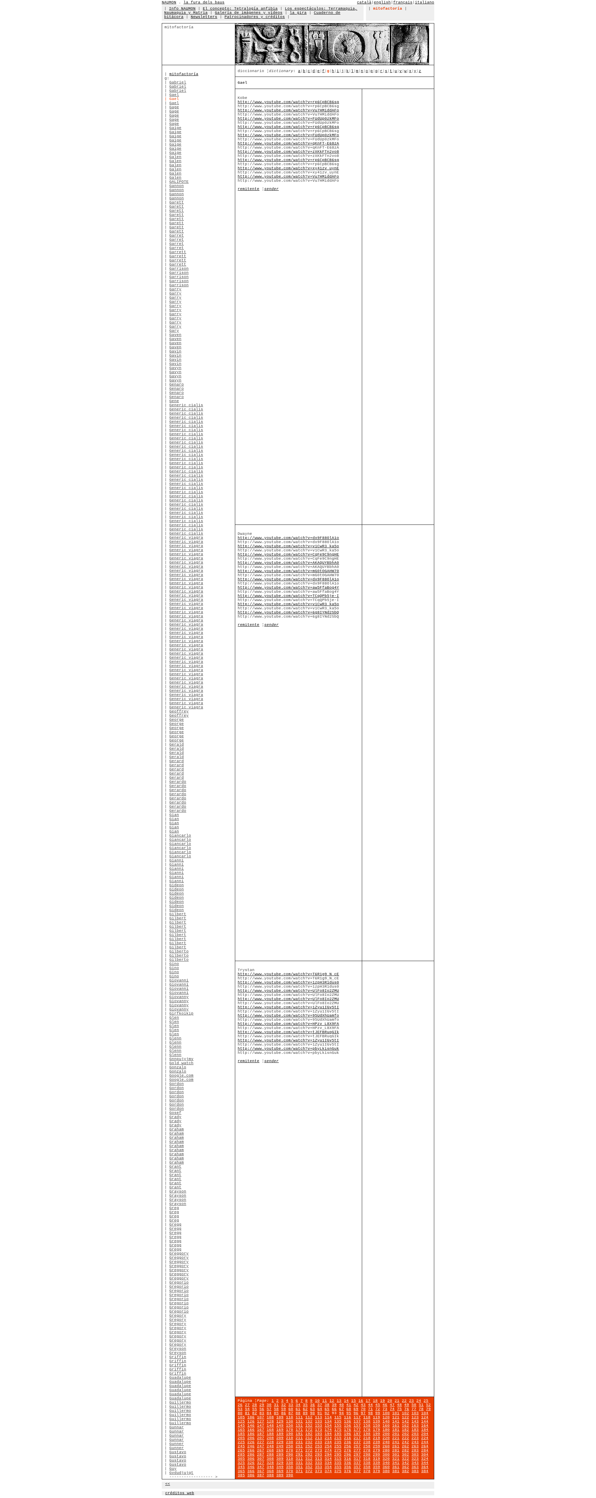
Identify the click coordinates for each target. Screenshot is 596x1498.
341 (395, 1463)
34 (298, 1405)
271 (299, 1450)
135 (337, 1421)
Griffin (177, 1357)
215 (337, 1438)
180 (386, 1430)
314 (328, 1459)
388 (270, 1475)
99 (377, 1413)
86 (283, 1413)
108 (270, 1417)
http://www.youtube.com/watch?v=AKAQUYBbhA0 (288, 563)
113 (318, 1417)
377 (357, 1471)
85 (276, 1413)
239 (376, 1442)
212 (308, 1438)
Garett (176, 202)
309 (280, 1459)
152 (308, 1426)
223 (415, 1438)
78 (421, 1409)
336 (347, 1463)
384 (424, 1471)
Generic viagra (186, 538)
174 (328, 1430)
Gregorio (179, 1282)
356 (347, 1467)
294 (328, 1454)
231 (299, 1442)
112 (308, 1417)
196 (347, 1434)
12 (331, 1401)
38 (327, 1405)
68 (348, 1409)
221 (395, 1438)
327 (260, 1463)
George (176, 720)
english (382, 2)
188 (270, 1434)
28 (254, 1405)
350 (289, 1467)
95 (348, 1413)
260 (386, 1446)
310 (289, 1459)
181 (395, 1430)
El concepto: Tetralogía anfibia (240, 9)
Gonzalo (177, 1067)
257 (357, 1446)
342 (405, 1463)
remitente (248, 189)
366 (251, 1471)
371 (299, 1471)
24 (418, 1401)
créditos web (179, 1493)
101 (395, 1413)
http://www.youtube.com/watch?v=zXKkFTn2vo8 (288, 152)
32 (283, 1405)
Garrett (177, 252)
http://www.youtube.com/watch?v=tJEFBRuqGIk (288, 1032)
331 (299, 1463)
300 (386, 1454)
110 (289, 1417)
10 (317, 1401)
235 (337, 1442)
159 (376, 1426)
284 (424, 1450)
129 (280, 1421)
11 (324, 1401)
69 (356, 1409)
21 (397, 1401)
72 (377, 1409)
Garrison (179, 269)
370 (289, 1471)
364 (424, 1467)
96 (356, 1413)
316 (347, 1459)
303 (415, 1454)
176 (347, 1430)
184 (424, 1430)
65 (327, 1409)
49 (406, 1405)
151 (299, 1426)
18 (375, 1401)
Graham (176, 1129)
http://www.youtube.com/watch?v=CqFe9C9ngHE (288, 554)
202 (405, 1434)
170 (289, 1430)
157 (357, 1426)
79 (428, 1409)
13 (339, 1401)
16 (360, 1401)
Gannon (176, 186)
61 (298, 1409)
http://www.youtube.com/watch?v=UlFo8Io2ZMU (288, 991)
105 (241, 1417)
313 (318, 1459)
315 (337, 1459)
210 (289, 1438)
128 (270, 1421)
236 (347, 1442)
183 (415, 1430)
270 (289, 1450)
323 (415, 1459)
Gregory (177, 1316)
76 (406, 1409)
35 (305, 1405)
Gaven (175, 335)
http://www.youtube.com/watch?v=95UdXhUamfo (288, 1015)
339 (376, 1463)
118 (366, 1417)
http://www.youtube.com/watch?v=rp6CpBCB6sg (288, 102)
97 (363, 1413)
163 (415, 1426)
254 (328, 1446)
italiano (424, 2)
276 (347, 1450)
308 (270, 1459)
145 (241, 1426)
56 (261, 1409)
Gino (174, 964)
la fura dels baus (204, 2)
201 (395, 1434)
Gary (174, 331)
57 (269, 1409)
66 (334, 1409)
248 (270, 1446)
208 (270, 1438)
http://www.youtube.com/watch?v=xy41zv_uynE (288, 168)
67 (341, 1409)
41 (348, 1405)
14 (346, 1401)
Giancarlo (180, 835)
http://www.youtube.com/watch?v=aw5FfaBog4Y (288, 588)
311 (299, 1459)
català (364, 2)
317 (357, 1459)
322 (405, 1459)
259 (376, 1446)
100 (386, 1413)
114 (328, 1417)
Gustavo (177, 1452)
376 (347, 1471)
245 (241, 1446)
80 (240, 1413)
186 (251, 1434)
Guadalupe (180, 1378)
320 (386, 1459)
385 (241, 1475)
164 (424, 1426)
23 (411, 1401)
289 (280, 1454)
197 (357, 1434)
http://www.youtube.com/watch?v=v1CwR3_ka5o (288, 546)
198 (366, 1434)
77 (413, 1409)
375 (337, 1471)
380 (386, 1471)
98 (370, 1413)
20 (389, 1401)
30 (269, 1405)
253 (318, 1446)
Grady (175, 1117)
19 (382, 1401)
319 (376, 1459)
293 (318, 1454)
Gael (174, 95)
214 (328, 1438)
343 (415, 1463)
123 (415, 1417)
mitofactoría (183, 74)
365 (241, 1471)
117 (357, 1417)
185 (241, 1434)
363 (415, 1467)
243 (415, 1442)
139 (376, 1421)
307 (260, 1459)
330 (289, 1463)
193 (318, 1434)
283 (415, 1450)
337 (357, 1463)
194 (328, 1434)
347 (260, 1467)
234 (328, 1442)
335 (337, 1463)
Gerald (176, 744)
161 (395, 1426)
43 (363, 1405)
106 (251, 1417)
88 (298, 1413)
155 (337, 1426)
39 (334, 1405)
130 (289, 1421)
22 (404, 1401)
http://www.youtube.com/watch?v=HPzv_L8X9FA (288, 1024)
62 (305, 1409)
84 (269, 1413)
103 (415, 1413)
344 (424, 1463)
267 (260, 1450)
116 (347, 1417)
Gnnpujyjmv (181, 1059)
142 (405, 1421)
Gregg (175, 1224)
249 (280, 1446)
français (403, 2)
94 (341, 1413)
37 (319, 1405)
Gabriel (177, 82)
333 (318, 1463)
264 (424, 1446)
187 (260, 1434)
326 (251, 1463)
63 (312, 1409)
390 (289, 1475)
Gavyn (175, 368)
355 (337, 1467)
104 (424, 1413)
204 (424, 1434)
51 (421, 1405)
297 (357, 1454)
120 (386, 1417)
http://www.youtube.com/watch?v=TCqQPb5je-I (288, 596)
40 (341, 1405)
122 (405, 1417)
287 (260, 1454)
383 (415, 1471)
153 (318, 1426)
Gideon (176, 885)
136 (347, 1421)
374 (328, 1471)
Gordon (176, 1084)
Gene (174, 401)
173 (318, 1430)
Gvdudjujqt (181, 1473)
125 (241, 1421)
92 (327, 1413)
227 (260, 1442)
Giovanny (179, 997)
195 (337, 1434)
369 (280, 1471)
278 (366, 1450)
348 (270, 1467)
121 (395, 1417)
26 (240, 1405)
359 (376, 1467)
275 (337, 1450)
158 (366, 1426)
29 (261, 1405)
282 (405, 1450)
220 (386, 1438)
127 (260, 1421)
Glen (174, 1018)
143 (415, 1421)
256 (347, 1446)
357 (357, 1467)
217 (357, 1438)
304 (424, 1454)
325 (241, 1463)
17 (368, 1401)
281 (395, 1450)
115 (337, 1417)
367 (260, 1471)
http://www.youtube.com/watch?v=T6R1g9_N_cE (288, 974)
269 (280, 1450)
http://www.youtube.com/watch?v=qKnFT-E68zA (288, 143)
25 (426, 1401)
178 (366, 1430)
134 (328, 1421)
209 (280, 1438)
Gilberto (179, 951)
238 (366, 1442)
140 (386, 1421)
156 (347, 1426)
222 (405, 1438)
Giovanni (179, 980)
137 (357, 1421)
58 (276, 1409)
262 (405, 1446)
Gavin (175, 351)
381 (395, 1471)
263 (415, 1446)
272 (308, 1450)
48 (399, 1405)
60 (290, 1409)
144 (424, 1421)
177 (357, 1430)
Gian (174, 815)
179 (376, 1430)
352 (308, 1467)
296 (347, 1454)
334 (328, 1463)
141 (395, 1421)
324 (424, 1459)
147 (260, 1426)
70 (363, 1409)
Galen (175, 157)
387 (260, 1475)
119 (376, 1417)
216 (347, 1438)
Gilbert (177, 914)
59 (283, 1409)
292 (308, 1454)
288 (270, 1454)
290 (289, 1454)
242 (405, 1442)
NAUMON (169, 2)
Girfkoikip (181, 1013)
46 (385, 1405)
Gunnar (176, 1427)
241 (395, 1442)
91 (319, 1413)
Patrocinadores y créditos (255, 17)
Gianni (176, 860)
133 (318, 1421)
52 (428, 1405)
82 (254, 1413)
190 (289, 1434)
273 (318, 1450)
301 (395, 1454)
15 (353, 1401)
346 (251, 1467)
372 (308, 1471)
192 (308, 1434)
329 (280, 1463)
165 (241, 1430)
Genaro (176, 384)
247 (260, 1446)
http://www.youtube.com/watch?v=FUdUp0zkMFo (288, 119)
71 (370, 1409)
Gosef (175, 1113)
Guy (173, 1469)
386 (251, 1475)
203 (415, 1434)
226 (251, 1442)
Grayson (177, 1191)
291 (299, 1454)
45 (377, 1405)
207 (260, 1438)
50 (413, 1405)
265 (241, 1450)
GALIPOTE (179, 182)
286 (251, 1454)
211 (299, 1438)
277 (357, 1450)
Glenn (175, 1038)
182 (405, 1430)
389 (280, 1475)
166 (251, 1430)
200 (386, 1434)
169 (280, 1430)
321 (395, 1459)
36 (312, 1405)
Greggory (179, 1253)
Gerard (176, 761)
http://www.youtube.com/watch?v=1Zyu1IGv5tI (288, 1007)
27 (247, 1405)
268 (270, 1450)
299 (376, 1454)
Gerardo (177, 782)
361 (395, 1467)
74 (392, 1409)
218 (366, 1438)
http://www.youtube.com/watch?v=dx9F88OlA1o (288, 538)
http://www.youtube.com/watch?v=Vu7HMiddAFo (288, 110)
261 (395, 1446)
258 (366, 1446)
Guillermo (180, 1402)
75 (399, 1409)
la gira (298, 13)
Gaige (175, 128)
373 (318, 1471)
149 (280, 1426)
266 (251, 1450)
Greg (174, 1208)
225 (241, 1442)
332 (308, 1463)
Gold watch (181, 1063)
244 (424, 1442)
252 (308, 1446)
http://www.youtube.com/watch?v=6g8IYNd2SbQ (288, 612)
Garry (175, 289)
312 (308, 1459)
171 (299, 1430)
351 (299, 1467)
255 (337, 1446)
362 (405, 1467)
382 (405, 1471)
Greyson (177, 1349)
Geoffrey (179, 711)
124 (424, 1417)
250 (289, 1446)
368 (270, 1471)
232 (308, 1442)
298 (366, 1454)
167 (260, 1430)
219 (376, 1438)
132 (308, 1421)
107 (260, 1417)
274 (328, 1450)
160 (386, 1426)
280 (386, 1450)
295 (337, 1454)
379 (376, 1471)
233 (318, 1442)
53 (240, 1409)
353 (318, 1467)
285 (241, 1454)
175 (337, 1430)
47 (392, 1405)
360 (386, 1467)
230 (289, 1442)
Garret (176, 235)
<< (167, 1484)
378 (366, 1471)
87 (290, 1413)
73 (385, 1409)
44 (370, 1405)
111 (299, 1417)
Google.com (181, 1075)
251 (299, 1446)
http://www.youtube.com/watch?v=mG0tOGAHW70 (288, 571)
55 (254, 1409)
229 (280, 1442)
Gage (174, 107)
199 (376, 1434)
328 (270, 1463)
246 (251, 1446)
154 (328, 1426)
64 (319, 1409)
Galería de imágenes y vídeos (248, 13)
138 (366, 1421)
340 (386, 1463)
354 (328, 1467)
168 (270, 1430)
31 (276, 1405)
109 (280, 1417)
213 (318, 1438)
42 (356, 1405)
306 (251, 1459)
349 (280, 1467)
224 (424, 1438)
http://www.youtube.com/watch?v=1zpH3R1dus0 (288, 982)
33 (290, 1405)
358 (366, 1467)
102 (405, 1413)
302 (405, 1454)
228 (270, 1442)
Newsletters (204, 17)
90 (312, 1413)
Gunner (176, 1444)
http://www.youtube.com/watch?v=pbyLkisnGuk (288, 1049)
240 (386, 1442)
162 (405, 1426)
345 (241, 1467)
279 (376, 1450)
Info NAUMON (182, 9)
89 (305, 1413)
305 (241, 1459)
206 (251, 1438)
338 (366, 1463)
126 (251, 1421)
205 (241, 1438)
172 (308, 1430)
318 (366, 1459)
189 (280, 1434)
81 (247, 1413)
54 (247, 1409)
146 (251, 1426)
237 (357, 1442)
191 (299, 1434)
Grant (175, 1167)
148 (270, 1426)
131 (299, 1421)
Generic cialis (186, 405)
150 (289, 1426)
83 (261, 1413)
